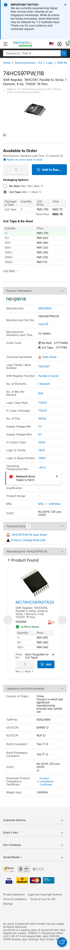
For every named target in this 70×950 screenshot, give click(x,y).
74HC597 (44, 366)
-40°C (42, 467)
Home (6, 62)
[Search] (64, 53)
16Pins (42, 418)
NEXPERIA (45, 308)
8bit (40, 393)
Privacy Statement (13, 894)
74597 (42, 458)
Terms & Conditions (15, 899)
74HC (41, 450)
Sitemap (8, 903)
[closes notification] (65, 4)
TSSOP (42, 402)
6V (40, 434)
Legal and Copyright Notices (45, 894)
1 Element (44, 383)
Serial (41, 442)
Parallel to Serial (48, 375)
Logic (49, 62)
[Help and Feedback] (62, 942)
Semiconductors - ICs (28, 62)
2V (40, 426)
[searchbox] (32, 53)
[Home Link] (30, 44)
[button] (5, 44)
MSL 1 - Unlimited (49, 503)
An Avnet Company (14, 923)
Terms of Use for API (42, 899)
